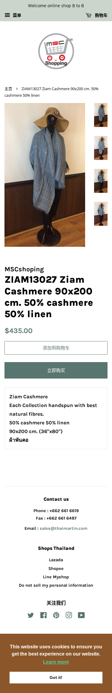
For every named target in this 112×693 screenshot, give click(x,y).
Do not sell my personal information (56, 585)
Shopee (56, 568)
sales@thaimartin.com (64, 528)
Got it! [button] (56, 677)
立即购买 (56, 370)
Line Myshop (56, 576)
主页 (8, 88)
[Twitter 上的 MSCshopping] (30, 616)
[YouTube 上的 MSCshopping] (81, 616)
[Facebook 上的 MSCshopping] (43, 616)
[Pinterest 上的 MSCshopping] (56, 616)
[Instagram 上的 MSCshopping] (68, 616)
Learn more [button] (56, 662)
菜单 (16, 15)
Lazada (56, 559)
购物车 (101, 15)
